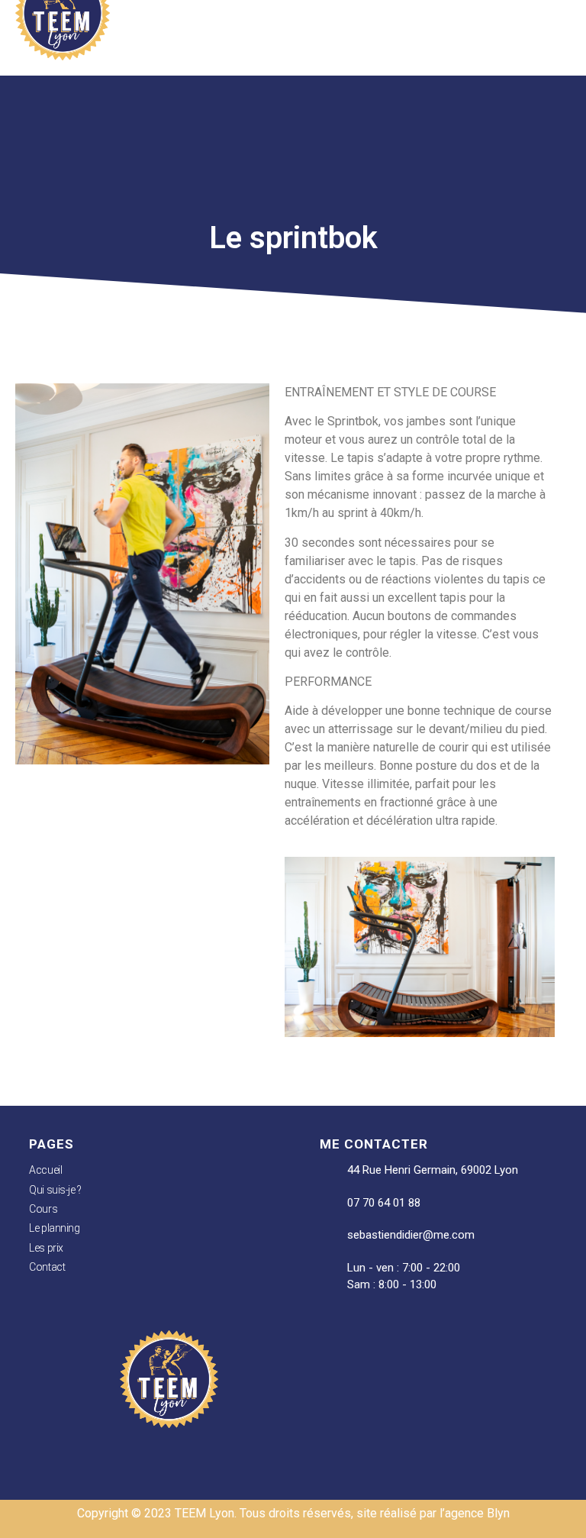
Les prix (46, 1248)
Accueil (45, 1170)
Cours (43, 1209)
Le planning (54, 1228)
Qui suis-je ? (55, 1190)
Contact (47, 1267)
